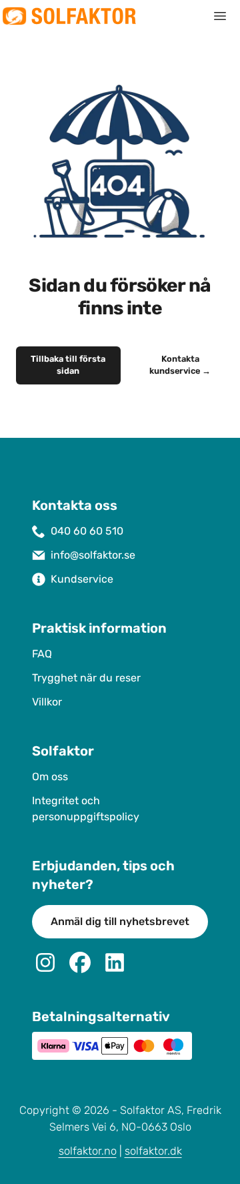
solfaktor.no (88, 1151)
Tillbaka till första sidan (68, 365)
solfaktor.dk (153, 1151)
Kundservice (82, 579)
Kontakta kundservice (180, 365)
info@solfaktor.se (93, 555)
